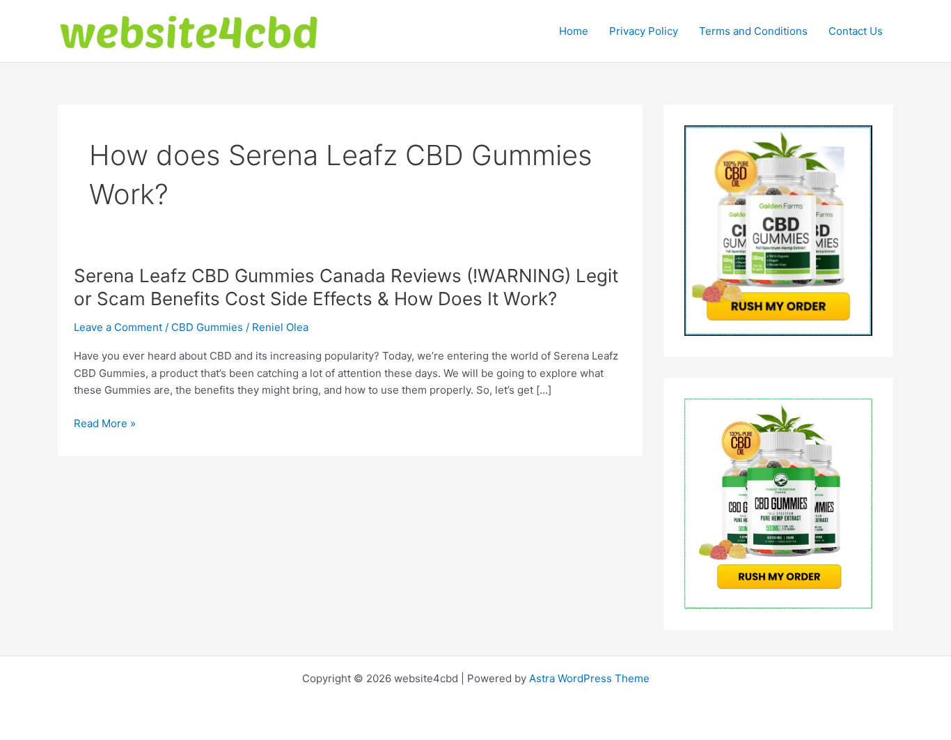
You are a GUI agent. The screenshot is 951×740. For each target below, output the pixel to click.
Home (573, 31)
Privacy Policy (643, 31)
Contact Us (855, 31)
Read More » (105, 424)
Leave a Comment (118, 327)
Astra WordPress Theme (589, 678)
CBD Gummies (207, 327)
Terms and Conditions (753, 31)
